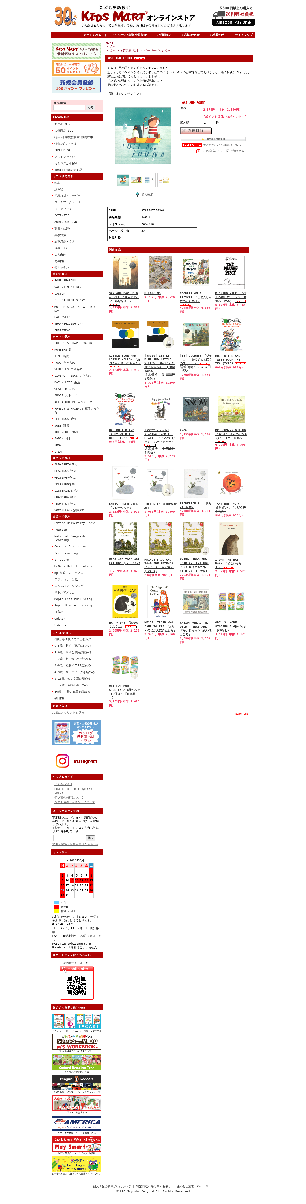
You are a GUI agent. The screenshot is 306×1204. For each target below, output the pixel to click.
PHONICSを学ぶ (65, 503)
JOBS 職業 (61, 425)
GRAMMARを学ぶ (65, 497)
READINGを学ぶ (65, 471)
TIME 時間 (61, 356)
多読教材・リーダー (67, 195)
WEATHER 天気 (64, 389)
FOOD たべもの (64, 362)
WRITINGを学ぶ (65, 477)
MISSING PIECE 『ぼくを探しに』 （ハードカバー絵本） (230, 297)
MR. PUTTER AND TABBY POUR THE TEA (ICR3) (227, 359)
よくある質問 (63, 784)
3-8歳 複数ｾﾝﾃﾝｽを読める (72, 665)
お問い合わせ (191, 34)
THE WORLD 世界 (66, 432)
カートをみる (92, 34)
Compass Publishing (70, 546)
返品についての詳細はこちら (222, 145)
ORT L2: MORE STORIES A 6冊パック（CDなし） (231, 626)
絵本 (57, 182)
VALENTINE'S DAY (67, 287)
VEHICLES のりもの (68, 369)
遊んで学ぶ (61, 267)
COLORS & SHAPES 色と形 (73, 343)
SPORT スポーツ (65, 395)
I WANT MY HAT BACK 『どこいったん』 (228, 563)
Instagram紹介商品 (68, 169)
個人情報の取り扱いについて (112, 1186)
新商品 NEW (62, 124)
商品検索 (60, 103)
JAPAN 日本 (62, 438)
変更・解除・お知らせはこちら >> (75, 844)
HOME (109, 42)
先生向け (60, 261)
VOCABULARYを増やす (69, 510)
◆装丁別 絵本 (130, 50)
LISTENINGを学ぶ (66, 490)
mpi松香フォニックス (68, 573)
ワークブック (63, 209)
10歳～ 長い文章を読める (72, 691)
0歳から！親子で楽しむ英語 (72, 639)
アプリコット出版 (66, 579)
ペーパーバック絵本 (157, 50)
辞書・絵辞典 (63, 228)
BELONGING (152, 293)
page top (241, 713)
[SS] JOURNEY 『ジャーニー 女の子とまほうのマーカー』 (196, 359)
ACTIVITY (61, 215)
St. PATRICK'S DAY (69, 300)
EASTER (59, 293)
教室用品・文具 (64, 241)
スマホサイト (71, 963)
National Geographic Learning (71, 538)
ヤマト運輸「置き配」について (74, 802)
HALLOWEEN (62, 317)
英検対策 (60, 235)
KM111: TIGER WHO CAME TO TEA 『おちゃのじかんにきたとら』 (160, 626)
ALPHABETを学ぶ (66, 464)
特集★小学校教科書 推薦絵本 (73, 137)
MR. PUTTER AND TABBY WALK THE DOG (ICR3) (121, 434)
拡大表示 (147, 194)
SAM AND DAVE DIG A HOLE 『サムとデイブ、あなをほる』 (124, 297)
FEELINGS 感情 (65, 418)
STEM (58, 451)
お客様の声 (217, 34)
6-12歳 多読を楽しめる (71, 685)
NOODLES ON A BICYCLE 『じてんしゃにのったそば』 (196, 297)
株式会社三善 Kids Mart (195, 1186)
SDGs (58, 445)
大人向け (60, 254)
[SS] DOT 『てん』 (229, 504)
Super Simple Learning (73, 605)
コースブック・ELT (67, 202)
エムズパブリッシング (69, 585)
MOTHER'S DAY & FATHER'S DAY (75, 308)
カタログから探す (66, 163)
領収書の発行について (69, 797)
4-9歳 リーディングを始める (74, 672)
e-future (61, 559)
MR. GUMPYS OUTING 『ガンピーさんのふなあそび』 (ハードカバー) (231, 434)
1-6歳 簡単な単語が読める (73, 652)
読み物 (58, 189)
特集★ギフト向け (65, 143)
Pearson (60, 529)
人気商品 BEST (64, 130)
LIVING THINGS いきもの (72, 375)
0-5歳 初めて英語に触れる (73, 645)
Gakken (59, 618)
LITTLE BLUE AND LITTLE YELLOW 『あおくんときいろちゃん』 (125, 359)
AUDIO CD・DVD (65, 222)
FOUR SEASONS (65, 280)
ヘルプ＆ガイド (63, 776)
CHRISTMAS (62, 330)
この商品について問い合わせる (223, 150)
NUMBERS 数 (63, 349)
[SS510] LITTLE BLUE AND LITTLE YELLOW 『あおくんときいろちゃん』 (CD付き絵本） (159, 363)
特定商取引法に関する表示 (153, 1186)
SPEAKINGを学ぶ (66, 484)
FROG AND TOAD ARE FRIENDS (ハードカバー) (124, 563)
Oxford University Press (75, 523)
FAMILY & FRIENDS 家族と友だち (76, 410)
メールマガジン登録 (66, 811)
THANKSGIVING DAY (68, 323)
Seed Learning (66, 553)
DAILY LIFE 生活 (67, 382)
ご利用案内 (164, 34)
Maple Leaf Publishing (73, 599)
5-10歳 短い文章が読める (72, 678)
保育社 (58, 612)
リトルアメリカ (64, 592)
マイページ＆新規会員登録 (129, 34)
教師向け (60, 698)
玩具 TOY (60, 248)
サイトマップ (244, 34)
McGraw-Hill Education (73, 566)
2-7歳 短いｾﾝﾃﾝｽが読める (72, 659)
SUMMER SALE (64, 150)
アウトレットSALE (66, 156)
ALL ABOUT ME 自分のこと (73, 402)
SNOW (183, 430)
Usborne (60, 625)
